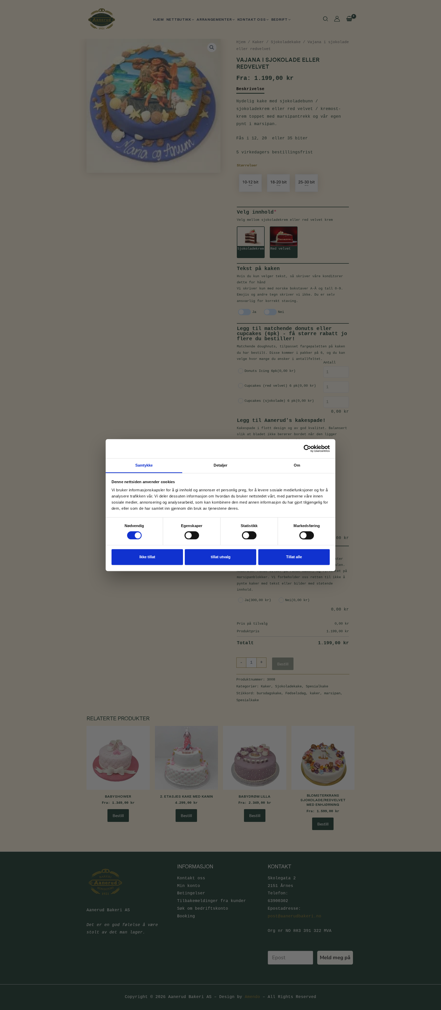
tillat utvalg (220, 557)
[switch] (192, 535)
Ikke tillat (147, 557)
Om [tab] (297, 465)
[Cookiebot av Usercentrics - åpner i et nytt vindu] (307, 448)
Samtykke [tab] (144, 465)
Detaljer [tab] (221, 465)
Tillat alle (294, 557)
